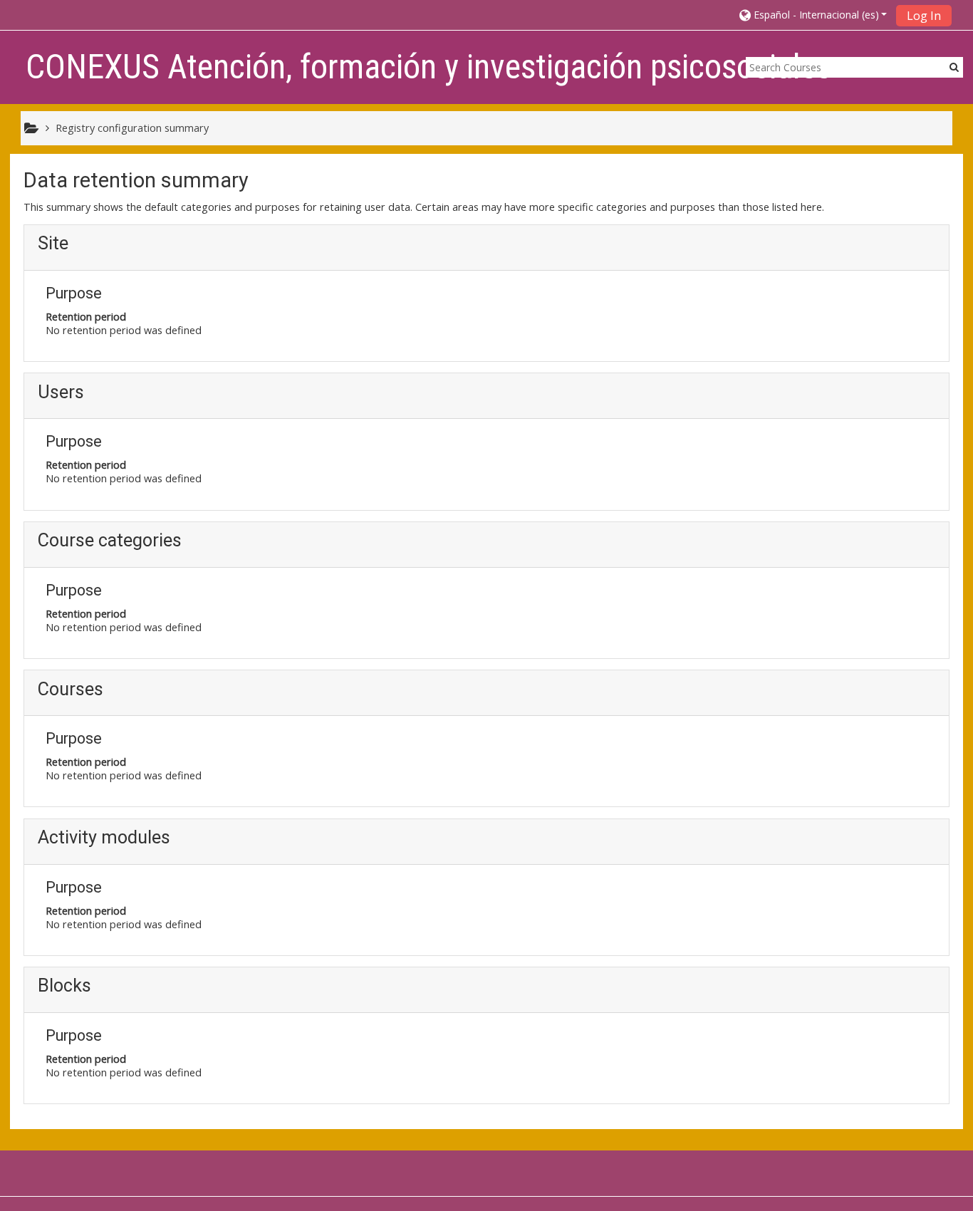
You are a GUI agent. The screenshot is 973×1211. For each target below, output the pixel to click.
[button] (813, 15)
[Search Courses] (954, 66)
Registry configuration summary (132, 128)
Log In (924, 16)
